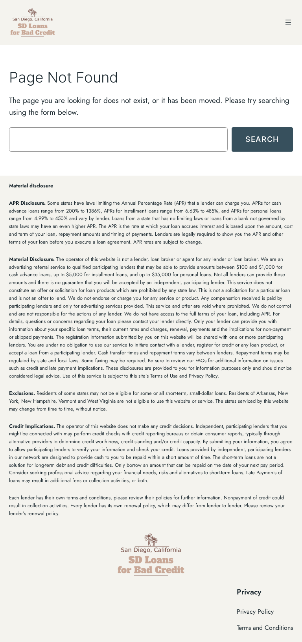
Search (262, 139)
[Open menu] (288, 22)
